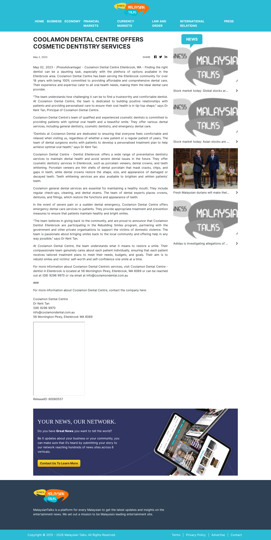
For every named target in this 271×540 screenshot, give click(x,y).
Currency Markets (125, 23)
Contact (236, 535)
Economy (73, 21)
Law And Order (159, 23)
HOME (39, 21)
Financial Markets (91, 23)
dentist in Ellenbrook (47, 271)
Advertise (218, 535)
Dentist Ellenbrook (86, 154)
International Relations (192, 23)
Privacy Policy (196, 535)
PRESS (229, 21)
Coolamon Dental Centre (101, 67)
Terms (176, 535)
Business (54, 21)
